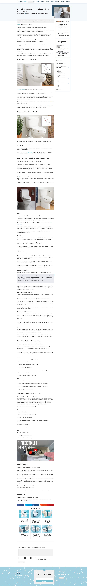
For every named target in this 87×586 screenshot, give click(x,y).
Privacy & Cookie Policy (63, 573)
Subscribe (44, 581)
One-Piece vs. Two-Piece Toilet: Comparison (61, 67)
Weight (58, 70)
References (58, 89)
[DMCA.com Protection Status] (61, 578)
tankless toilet (60, 51)
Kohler (20, 176)
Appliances (62, 1)
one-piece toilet (21, 89)
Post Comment (21, 562)
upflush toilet (62, 45)
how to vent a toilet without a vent (63, 30)
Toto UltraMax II (48, 105)
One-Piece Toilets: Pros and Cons (61, 78)
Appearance (59, 71)
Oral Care (38, 1)
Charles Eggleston (34, 13)
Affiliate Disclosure (62, 574)
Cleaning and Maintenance (61, 75)
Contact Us (61, 571)
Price (58, 76)
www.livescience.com (22, 501)
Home (18, 5)
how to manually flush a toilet (63, 35)
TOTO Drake (29, 152)
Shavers (47, 1)
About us (68, 1)
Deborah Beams (21, 13)
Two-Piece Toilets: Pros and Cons (61, 83)
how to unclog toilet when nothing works (62, 25)
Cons (58, 81)
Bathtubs (57, 1)
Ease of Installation (60, 72)
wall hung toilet (61, 55)
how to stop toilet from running (62, 27)
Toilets (52, 1)
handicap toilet (61, 49)
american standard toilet (62, 53)
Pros (58, 80)
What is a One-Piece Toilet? (61, 63)
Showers (42, 1)
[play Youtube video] (35, 450)
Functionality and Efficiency (61, 73)
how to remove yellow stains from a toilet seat (63, 33)
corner (51, 101)
